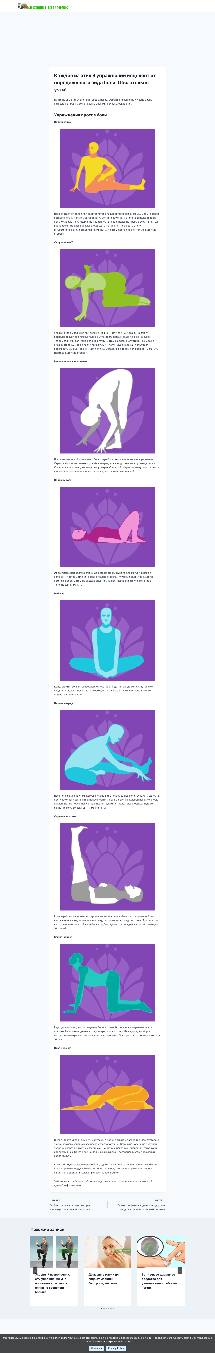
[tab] (101, 1308)
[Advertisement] (107, 33)
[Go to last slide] (35, 1270)
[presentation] (54, 1252)
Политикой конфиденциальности (111, 1341)
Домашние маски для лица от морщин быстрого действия (104, 1279)
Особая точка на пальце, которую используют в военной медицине (70, 1205)
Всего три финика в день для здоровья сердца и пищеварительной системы (142, 1205)
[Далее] (180, 1270)
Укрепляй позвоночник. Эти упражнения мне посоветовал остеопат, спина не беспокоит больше (52, 1283)
